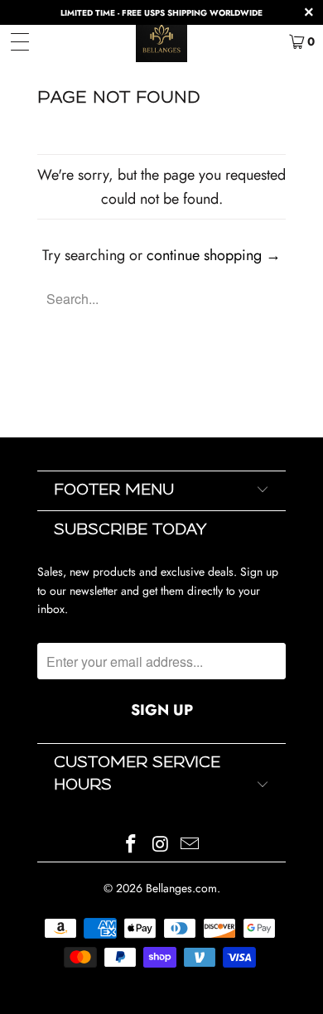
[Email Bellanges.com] (190, 845)
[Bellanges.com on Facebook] (130, 845)
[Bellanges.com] (162, 41)
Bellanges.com (181, 888)
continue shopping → (214, 255)
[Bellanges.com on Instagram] (160, 845)
